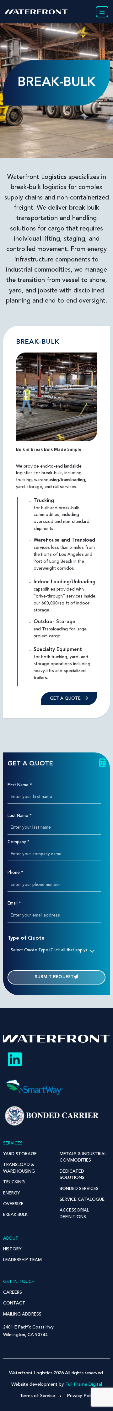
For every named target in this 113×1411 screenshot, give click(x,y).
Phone (15, 873)
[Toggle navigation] (102, 11)
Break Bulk (15, 1215)
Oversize (13, 1204)
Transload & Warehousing (19, 1168)
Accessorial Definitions (74, 1213)
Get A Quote (66, 698)
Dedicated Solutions (72, 1174)
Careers (12, 1293)
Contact (14, 1303)
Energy (11, 1193)
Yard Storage (20, 1154)
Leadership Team (22, 1260)
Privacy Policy (81, 1396)
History (12, 1249)
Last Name (20, 816)
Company (19, 842)
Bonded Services (79, 1189)
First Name (20, 785)
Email (14, 903)
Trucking (14, 1182)
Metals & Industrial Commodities (83, 1157)
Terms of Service (37, 1396)
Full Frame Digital (83, 1384)
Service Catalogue (82, 1200)
